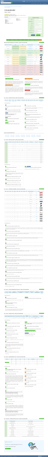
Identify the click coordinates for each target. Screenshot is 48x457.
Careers (39, 1)
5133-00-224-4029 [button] (28, 135)
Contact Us (35, 1)
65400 (35, 65)
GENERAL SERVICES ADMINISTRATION (30, 55)
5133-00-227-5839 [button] (33, 135)
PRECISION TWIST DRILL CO (30, 57)
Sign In (38, 3)
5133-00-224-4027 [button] (17, 135)
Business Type (31, 30)
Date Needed (31, 32)
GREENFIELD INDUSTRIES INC (30, 65)
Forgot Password (44, 3)
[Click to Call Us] (5, 362)
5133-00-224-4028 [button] (23, 135)
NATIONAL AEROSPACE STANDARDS (30, 46)
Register (40, 3)
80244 (36, 201)
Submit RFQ (42, 42)
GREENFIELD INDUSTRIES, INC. (30, 61)
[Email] (6, 448)
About (32, 1)
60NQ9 (35, 61)
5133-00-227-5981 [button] (7, 136)
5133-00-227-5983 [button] (12, 136)
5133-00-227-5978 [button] (38, 135)
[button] (23, 1)
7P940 (35, 50)
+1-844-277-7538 (34, 3)
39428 (36, 199)
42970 (35, 72)
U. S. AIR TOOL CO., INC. (30, 50)
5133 (7, 101)
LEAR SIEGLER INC (30, 72)
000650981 (10, 101)
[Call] (9, 448)
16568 (36, 57)
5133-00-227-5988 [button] (23, 136)
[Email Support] (40, 42)
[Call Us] (39, 42)
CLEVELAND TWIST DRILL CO (30, 74)
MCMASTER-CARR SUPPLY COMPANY (30, 53)
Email (32, 23)
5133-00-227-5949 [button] (28, 136)
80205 (36, 46)
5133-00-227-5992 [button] (38, 136)
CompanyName (31, 21)
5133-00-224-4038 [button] (7, 135)
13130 (36, 74)
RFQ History (27, 1)
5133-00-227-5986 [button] (17, 136)
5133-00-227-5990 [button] (33, 136)
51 (5, 101)
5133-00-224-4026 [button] (12, 135)
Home (30, 1)
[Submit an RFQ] (8, 362)
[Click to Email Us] (7, 362)
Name (32, 19)
